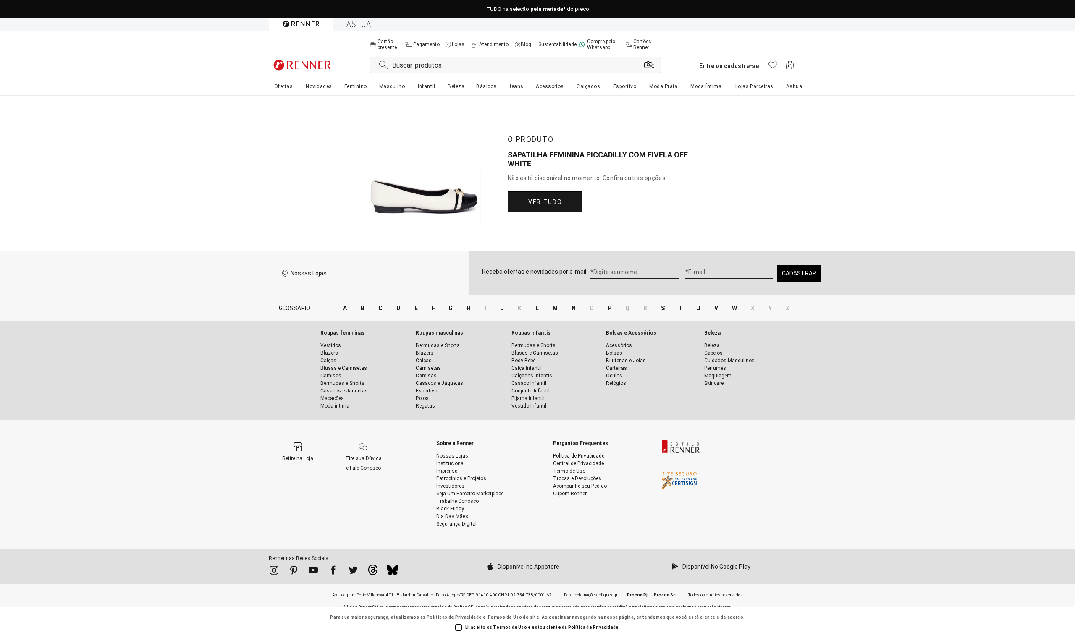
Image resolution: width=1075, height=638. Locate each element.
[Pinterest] (293, 572)
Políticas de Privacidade (454, 617)
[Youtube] (313, 572)
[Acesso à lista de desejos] (773, 67)
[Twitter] (353, 572)
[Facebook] (333, 572)
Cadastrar (799, 273)
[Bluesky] (392, 572)
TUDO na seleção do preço (537, 9)
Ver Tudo (545, 202)
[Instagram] (274, 572)
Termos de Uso (504, 617)
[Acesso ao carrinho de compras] (790, 67)
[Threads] (372, 572)
